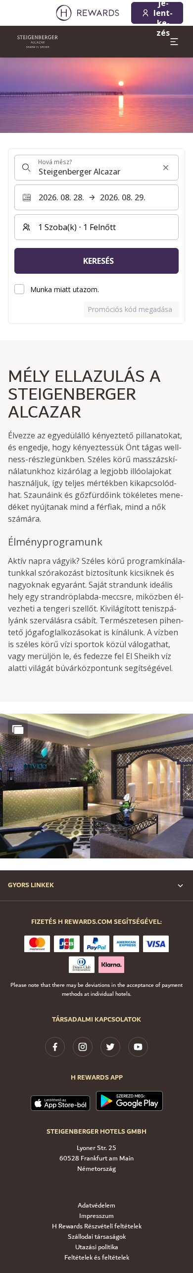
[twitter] (110, 1047)
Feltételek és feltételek (96, 1258)
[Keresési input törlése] (166, 168)
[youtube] (138, 1047)
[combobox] (96, 168)
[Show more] (18, 729)
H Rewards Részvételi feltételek (97, 1226)
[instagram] (83, 1047)
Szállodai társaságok (97, 1237)
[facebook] (55, 1047)
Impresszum (96, 1216)
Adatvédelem (96, 1206)
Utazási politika (96, 1247)
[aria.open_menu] (174, 42)
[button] (96, 786)
